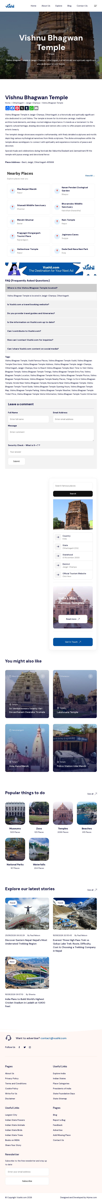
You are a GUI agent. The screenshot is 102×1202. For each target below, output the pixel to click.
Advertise (57, 1130)
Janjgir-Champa (33, 103)
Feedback (57, 1125)
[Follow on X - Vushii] (24, 1047)
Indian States (59, 1078)
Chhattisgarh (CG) (70, 548)
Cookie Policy (11, 1088)
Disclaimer (10, 1098)
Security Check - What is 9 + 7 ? (24, 445)
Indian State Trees (14, 1135)
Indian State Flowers (15, 1120)
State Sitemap (60, 1098)
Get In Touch (71, 642)
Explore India (59, 1073)
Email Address (60, 412)
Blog (69, 5)
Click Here (67, 576)
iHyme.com (92, 1197)
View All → (90, 175)
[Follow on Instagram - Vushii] (30, 1047)
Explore (59, 5)
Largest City (11, 1115)
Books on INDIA (12, 1140)
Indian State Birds (13, 1130)
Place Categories (61, 1083)
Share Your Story (13, 1145)
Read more (71, 619)
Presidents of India (62, 1088)
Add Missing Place (62, 1135)
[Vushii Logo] (9, 6)
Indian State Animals (15, 1125)
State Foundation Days (64, 1093)
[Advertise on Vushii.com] (51, 268)
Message (12, 425)
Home (33, 5)
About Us (46, 5)
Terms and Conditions (15, 1083)
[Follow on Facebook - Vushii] (19, 1047)
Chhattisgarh (18, 103)
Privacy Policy (12, 1078)
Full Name (13, 412)
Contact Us (82, 5)
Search (73, 494)
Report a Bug (59, 1120)
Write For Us (11, 1093)
